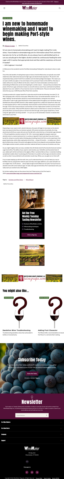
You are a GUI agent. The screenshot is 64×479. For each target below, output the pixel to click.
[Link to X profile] (37, 473)
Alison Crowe (10, 46)
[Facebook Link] (26, 473)
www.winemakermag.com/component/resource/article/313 (24, 173)
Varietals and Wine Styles (15, 179)
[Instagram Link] (32, 473)
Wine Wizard (29, 179)
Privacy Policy (39, 478)
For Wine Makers (5, 422)
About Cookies (47, 478)
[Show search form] (59, 8)
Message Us (27, 467)
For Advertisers (5, 428)
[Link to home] (32, 8)
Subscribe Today (32, 373)
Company (3, 434)
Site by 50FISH (55, 478)
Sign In (38, 378)
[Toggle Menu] (4, 8)
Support (3, 440)
